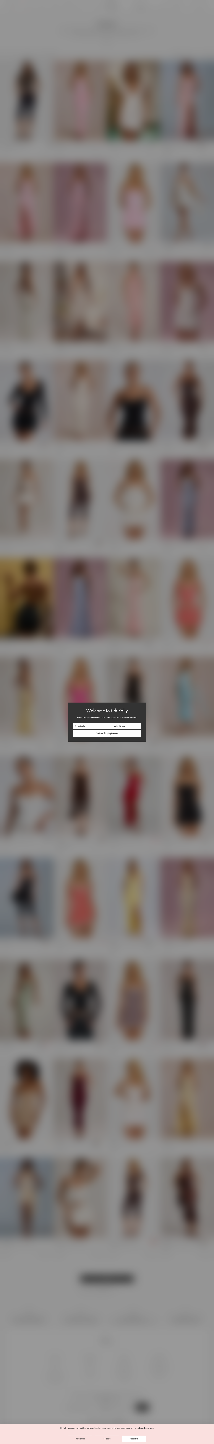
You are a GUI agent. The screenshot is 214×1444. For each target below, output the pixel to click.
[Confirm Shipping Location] (107, 733)
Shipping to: (80, 726)
